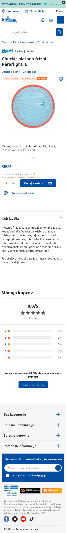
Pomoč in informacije (20, 446)
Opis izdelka (29, 71)
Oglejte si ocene (11, 71)
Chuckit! (18, 51)
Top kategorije (15, 414)
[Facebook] (6, 519)
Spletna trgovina (17, 435)
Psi (14, 42)
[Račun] (43, 20)
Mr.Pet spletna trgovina (25, 529)
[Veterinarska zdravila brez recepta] (11, 490)
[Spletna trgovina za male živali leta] (30, 490)
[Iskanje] (59, 32)
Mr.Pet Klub (37, 11)
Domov (6, 42)
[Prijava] (58, 468)
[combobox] (31, 32)
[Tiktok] (31, 519)
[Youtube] (23, 519)
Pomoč (60, 11)
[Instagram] (15, 519)
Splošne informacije (19, 425)
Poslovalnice (14, 11)
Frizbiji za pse (45, 42)
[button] (60, 20)
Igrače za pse (27, 42)
